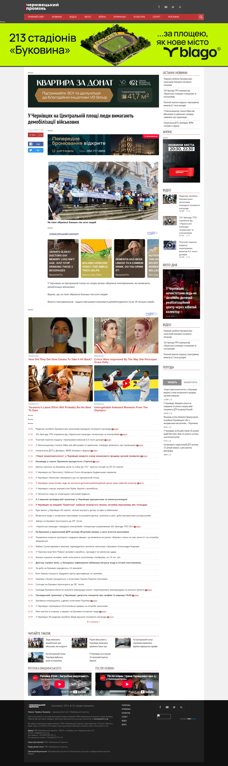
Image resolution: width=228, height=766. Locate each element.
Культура (139, 17)
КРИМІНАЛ (126, 709)
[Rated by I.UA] (164, 718)
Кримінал (120, 17)
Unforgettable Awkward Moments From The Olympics (121, 409)
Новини (57, 17)
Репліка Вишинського (44, 668)
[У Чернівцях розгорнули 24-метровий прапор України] (79, 657)
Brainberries (33, 356)
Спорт (156, 17)
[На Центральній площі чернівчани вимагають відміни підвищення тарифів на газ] (123, 643)
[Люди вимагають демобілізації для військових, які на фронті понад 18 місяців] (35, 643)
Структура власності (36, 742)
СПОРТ (124, 717)
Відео (73, 17)
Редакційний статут (36, 747)
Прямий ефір (36, 17)
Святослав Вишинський (37, 752)
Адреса (31, 731)
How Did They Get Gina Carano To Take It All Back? (60, 359)
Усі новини (92, 622)
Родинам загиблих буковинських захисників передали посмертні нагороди (178, 81)
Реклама (173, 17)
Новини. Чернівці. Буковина (39, 712)
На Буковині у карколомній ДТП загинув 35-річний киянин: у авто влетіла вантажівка (181, 447)
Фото (88, 17)
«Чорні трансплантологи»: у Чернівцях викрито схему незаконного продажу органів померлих (180, 392)
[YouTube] (166, 7)
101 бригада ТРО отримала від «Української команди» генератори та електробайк (180, 93)
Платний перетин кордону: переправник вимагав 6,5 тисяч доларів (181, 104)
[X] (173, 7)
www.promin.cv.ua (101, 719)
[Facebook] (159, 7)
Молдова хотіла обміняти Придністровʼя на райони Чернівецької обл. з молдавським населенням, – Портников (181, 420)
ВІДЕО (124, 721)
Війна (102, 17)
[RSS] (180, 7)
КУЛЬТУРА (126, 713)
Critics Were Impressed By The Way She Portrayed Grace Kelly (125, 361)
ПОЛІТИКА (126, 705)
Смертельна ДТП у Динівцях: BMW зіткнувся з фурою (178, 124)
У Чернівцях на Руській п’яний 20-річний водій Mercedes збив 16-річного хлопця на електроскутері (181, 433)
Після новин (104, 668)
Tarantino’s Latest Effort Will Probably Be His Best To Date (60, 409)
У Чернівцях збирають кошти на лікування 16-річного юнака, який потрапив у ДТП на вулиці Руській (178, 406)
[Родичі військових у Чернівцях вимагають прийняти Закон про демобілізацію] (79, 643)
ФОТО (124, 725)
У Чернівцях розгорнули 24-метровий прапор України (100, 657)
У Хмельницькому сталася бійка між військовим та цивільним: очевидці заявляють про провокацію (179, 114)
